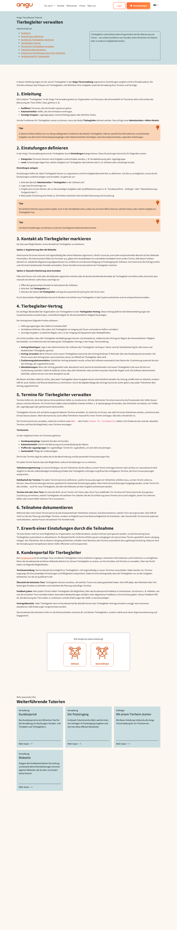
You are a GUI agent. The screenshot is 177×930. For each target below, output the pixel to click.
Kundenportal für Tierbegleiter (35, 56)
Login (119, 5)
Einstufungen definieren (32, 36)
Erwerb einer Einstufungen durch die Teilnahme (43, 53)
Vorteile (60, 5)
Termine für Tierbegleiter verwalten (37, 46)
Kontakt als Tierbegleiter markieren (37, 39)
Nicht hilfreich (102, 663)
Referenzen (72, 5)
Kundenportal (26, 557)
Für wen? (48, 5)
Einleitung (25, 33)
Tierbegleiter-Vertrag (31, 43)
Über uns (91, 5)
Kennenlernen (140, 5)
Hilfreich (75, 663)
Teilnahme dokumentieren (33, 49)
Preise (82, 5)
